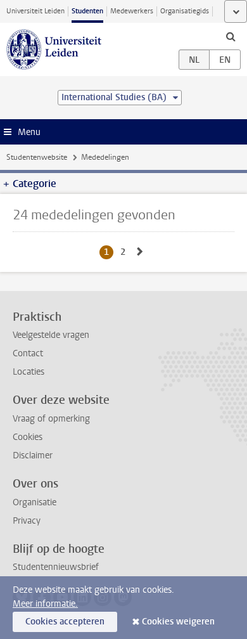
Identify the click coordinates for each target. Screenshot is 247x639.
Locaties (28, 372)
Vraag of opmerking (51, 419)
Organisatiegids (184, 11)
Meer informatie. (45, 604)
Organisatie (34, 502)
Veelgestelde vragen (51, 335)
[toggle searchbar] (230, 36)
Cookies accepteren (64, 622)
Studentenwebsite (36, 157)
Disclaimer (33, 455)
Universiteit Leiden (35, 11)
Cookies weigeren (178, 622)
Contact (28, 353)
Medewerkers (131, 11)
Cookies (27, 437)
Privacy (27, 521)
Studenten (87, 11)
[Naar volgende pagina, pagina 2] (140, 252)
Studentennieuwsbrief (56, 567)
